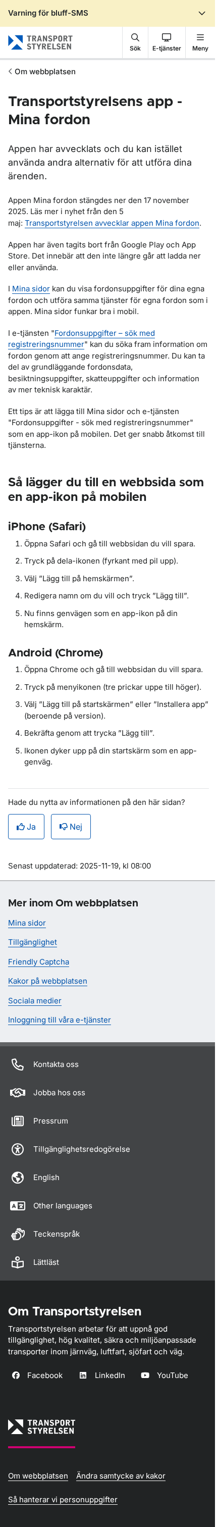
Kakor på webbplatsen (47, 981)
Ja (31, 827)
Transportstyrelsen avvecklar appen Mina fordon (112, 223)
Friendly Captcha (38, 961)
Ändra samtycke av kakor (121, 1476)
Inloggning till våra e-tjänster (59, 1020)
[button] (135, 42)
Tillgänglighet (32, 942)
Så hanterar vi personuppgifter (63, 1499)
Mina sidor (31, 288)
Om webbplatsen (45, 71)
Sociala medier (35, 1000)
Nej (76, 827)
